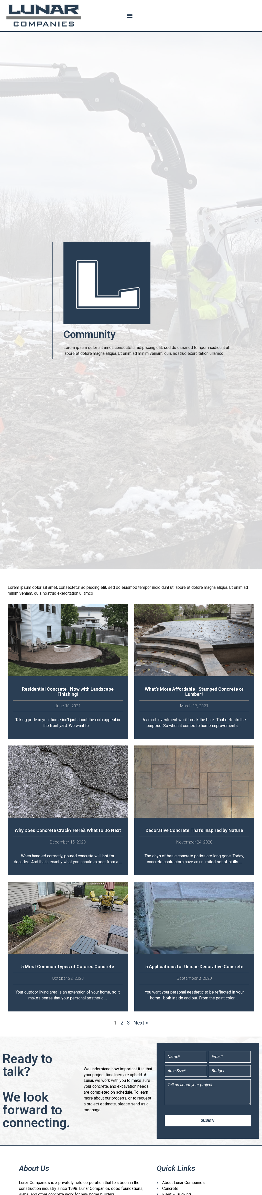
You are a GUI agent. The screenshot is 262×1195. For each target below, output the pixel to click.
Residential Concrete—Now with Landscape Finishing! (68, 691)
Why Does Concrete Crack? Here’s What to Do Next (68, 830)
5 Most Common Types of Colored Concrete (67, 966)
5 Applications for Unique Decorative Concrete (194, 966)
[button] (129, 15)
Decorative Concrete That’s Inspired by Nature (194, 830)
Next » (140, 1023)
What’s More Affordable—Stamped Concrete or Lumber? (194, 691)
